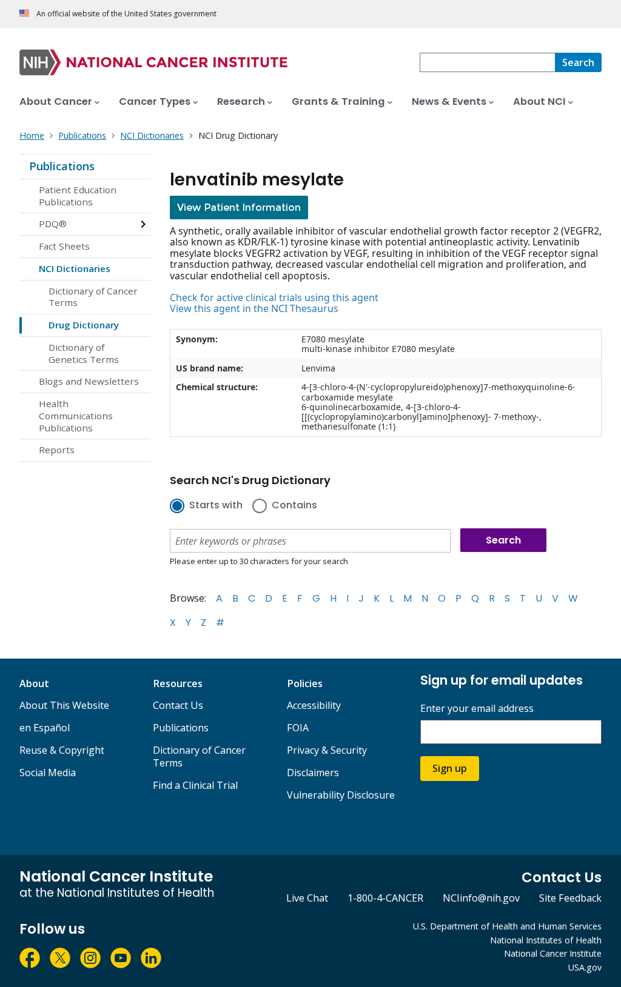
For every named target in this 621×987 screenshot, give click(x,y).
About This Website (64, 705)
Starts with (216, 506)
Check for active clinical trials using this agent (274, 297)
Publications (62, 166)
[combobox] (487, 62)
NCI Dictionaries (74, 268)
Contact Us (178, 705)
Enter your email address (477, 708)
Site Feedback (570, 898)
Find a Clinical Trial (195, 785)
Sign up (449, 768)
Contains (294, 506)
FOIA (298, 727)
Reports (57, 450)
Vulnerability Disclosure (341, 795)
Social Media (47, 772)
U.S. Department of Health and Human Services (507, 926)
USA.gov (585, 967)
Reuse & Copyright (61, 750)
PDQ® (53, 224)
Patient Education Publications (77, 196)
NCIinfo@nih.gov (481, 898)
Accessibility (314, 705)
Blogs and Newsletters (89, 381)
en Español (44, 727)
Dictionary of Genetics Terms (84, 353)
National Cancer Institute (553, 953)
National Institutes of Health (546, 940)
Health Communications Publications (76, 415)
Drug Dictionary (84, 325)
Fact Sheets (64, 246)
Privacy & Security (327, 750)
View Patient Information (239, 207)
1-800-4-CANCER (385, 898)
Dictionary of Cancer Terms (93, 297)
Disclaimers (313, 772)
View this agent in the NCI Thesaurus (254, 308)
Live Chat (307, 898)
